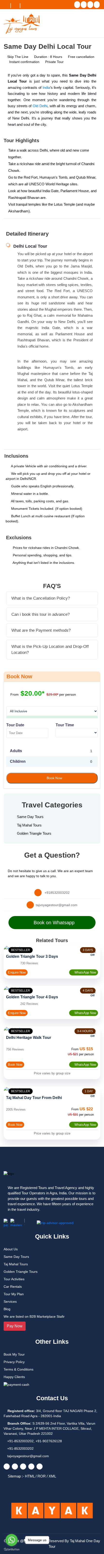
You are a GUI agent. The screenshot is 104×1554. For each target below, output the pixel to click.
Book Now (54, 778)
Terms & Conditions (18, 1369)
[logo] (22, 23)
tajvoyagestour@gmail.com (56, 905)
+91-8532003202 (20, 1441)
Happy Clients (14, 1377)
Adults (16, 751)
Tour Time (65, 725)
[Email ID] (24, 5)
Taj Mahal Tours (29, 825)
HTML (30, 1476)
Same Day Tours (30, 817)
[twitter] (97, 5)
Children (18, 761)
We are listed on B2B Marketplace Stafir (34, 1316)
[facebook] (7, 1467)
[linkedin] (84, 5)
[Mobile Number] (6, 5)
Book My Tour (14, 1354)
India (46, 87)
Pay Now (14, 1326)
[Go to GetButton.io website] (11, 1549)
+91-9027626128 (49, 1441)
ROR (41, 1476)
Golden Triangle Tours (34, 833)
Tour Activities (14, 1279)
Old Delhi (40, 106)
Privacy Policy (14, 1362)
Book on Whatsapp (54, 922)
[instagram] (90, 5)
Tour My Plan (14, 1294)
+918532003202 (57, 893)
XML (52, 1476)
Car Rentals (13, 1286)
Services (10, 1301)
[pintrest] (40, 1467)
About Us (11, 1249)
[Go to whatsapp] (12, 1540)
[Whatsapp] (16, 5)
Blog (7, 1309)
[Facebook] (77, 5)
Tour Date (15, 725)
